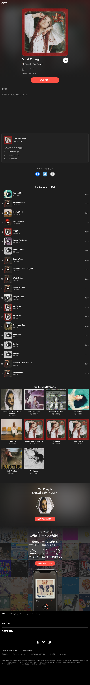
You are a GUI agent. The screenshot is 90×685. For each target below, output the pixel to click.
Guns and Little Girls (56, 412)
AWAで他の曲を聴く (45, 519)
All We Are (56, 441)
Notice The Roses (34, 412)
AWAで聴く (45, 80)
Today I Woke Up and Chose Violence (12, 413)
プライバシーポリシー (19, 654)
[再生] (65, 60)
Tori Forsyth (38, 64)
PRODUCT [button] (7, 623)
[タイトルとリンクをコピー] (52, 174)
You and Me (78, 412)
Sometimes (13, 158)
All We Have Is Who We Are (34, 441)
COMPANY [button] (7, 631)
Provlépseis (34, 471)
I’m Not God (12, 441)
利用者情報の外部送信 (38, 654)
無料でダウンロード (45, 563)
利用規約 (5, 654)
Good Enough (20, 138)
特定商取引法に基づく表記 (58, 654)
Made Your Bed (14, 155)
